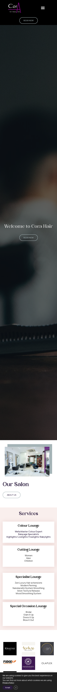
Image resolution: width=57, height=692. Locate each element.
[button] (43, 8)
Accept (7, 687)
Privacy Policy (8, 682)
